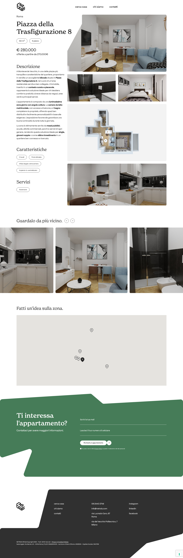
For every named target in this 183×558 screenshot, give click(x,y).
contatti (113, 6)
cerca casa (81, 6)
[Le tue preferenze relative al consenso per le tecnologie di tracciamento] (179, 554)
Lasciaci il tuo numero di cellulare (95, 430)
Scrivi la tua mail (87, 419)
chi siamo (98, 6)
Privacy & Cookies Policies (60, 542)
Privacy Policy (98, 448)
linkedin (132, 508)
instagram (133, 503)
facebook (133, 513)
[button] (82, 359)
